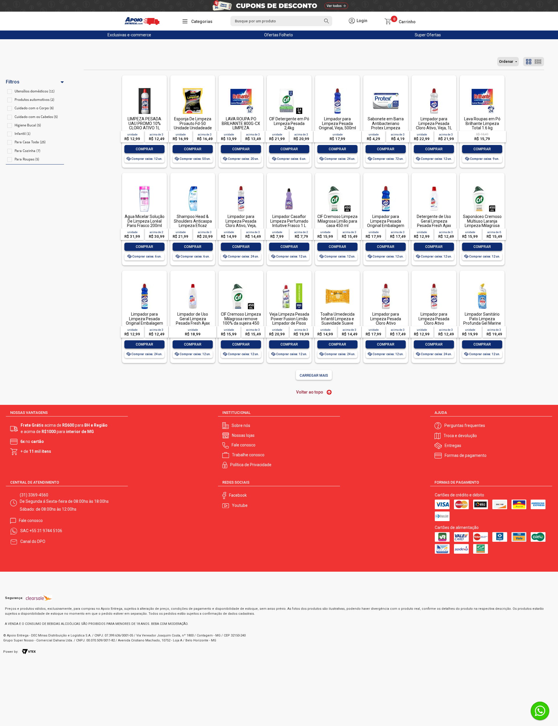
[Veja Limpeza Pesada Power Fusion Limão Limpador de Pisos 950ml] (289, 284)
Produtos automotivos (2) (34, 99)
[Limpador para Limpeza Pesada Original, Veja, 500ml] (337, 88)
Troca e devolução (460, 435)
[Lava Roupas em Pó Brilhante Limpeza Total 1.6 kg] (482, 88)
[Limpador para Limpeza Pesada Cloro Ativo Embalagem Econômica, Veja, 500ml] (434, 284)
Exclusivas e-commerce (129, 35)
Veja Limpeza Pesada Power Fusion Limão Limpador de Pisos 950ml (289, 321)
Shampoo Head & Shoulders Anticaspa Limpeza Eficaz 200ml (193, 223)
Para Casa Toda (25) (30, 142)
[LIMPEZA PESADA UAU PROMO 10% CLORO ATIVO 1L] (144, 88)
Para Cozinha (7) (27, 150)
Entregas (453, 445)
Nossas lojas (243, 435)
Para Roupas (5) (27, 159)
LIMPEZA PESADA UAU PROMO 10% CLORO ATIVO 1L (144, 123)
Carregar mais (314, 375)
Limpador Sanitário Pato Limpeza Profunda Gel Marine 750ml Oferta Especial (482, 323)
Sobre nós (241, 425)
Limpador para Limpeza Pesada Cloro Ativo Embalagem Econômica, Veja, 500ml (434, 325)
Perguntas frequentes (464, 425)
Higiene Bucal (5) (28, 125)
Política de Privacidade (250, 464)
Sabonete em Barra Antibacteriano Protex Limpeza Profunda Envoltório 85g (385, 128)
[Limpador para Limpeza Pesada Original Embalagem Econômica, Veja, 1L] (385, 186)
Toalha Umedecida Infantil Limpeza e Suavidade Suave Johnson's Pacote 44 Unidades (337, 323)
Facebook (238, 495)
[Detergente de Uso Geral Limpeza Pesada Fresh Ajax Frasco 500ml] (434, 186)
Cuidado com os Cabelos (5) (36, 116)
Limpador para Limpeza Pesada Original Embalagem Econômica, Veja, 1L (385, 223)
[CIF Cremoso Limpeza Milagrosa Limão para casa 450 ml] (337, 186)
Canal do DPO (32, 541)
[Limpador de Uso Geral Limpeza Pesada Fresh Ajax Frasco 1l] (192, 284)
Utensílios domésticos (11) (35, 91)
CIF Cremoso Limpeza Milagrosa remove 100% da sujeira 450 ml (241, 321)
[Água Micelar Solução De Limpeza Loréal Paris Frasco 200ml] (144, 186)
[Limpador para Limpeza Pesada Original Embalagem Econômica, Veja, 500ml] (144, 284)
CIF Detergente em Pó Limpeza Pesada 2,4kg (289, 123)
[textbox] (281, 21)
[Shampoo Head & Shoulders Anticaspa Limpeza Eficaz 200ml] (192, 186)
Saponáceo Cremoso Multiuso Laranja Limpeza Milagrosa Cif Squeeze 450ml (482, 223)
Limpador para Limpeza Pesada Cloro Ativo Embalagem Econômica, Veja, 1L (386, 323)
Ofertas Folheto (278, 35)
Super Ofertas (428, 35)
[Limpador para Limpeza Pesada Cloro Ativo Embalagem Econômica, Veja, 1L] (385, 284)
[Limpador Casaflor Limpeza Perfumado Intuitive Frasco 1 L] (289, 186)
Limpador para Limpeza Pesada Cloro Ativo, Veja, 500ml (241, 223)
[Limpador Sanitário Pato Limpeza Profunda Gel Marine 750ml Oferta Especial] (482, 284)
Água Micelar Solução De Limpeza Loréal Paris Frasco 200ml (144, 221)
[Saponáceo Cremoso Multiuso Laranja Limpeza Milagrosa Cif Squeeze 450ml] (482, 186)
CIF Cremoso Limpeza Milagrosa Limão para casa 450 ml (337, 221)
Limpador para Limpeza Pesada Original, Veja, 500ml (337, 123)
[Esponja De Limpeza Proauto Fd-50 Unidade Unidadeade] (192, 88)
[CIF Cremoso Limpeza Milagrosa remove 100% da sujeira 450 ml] (241, 284)
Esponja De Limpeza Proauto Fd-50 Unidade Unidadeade (193, 123)
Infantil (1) (23, 133)
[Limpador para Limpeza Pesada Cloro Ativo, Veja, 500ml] (241, 186)
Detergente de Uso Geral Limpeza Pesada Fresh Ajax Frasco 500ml (434, 223)
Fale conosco (243, 445)
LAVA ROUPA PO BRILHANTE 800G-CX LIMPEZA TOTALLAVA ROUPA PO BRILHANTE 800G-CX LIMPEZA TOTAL (241, 130)
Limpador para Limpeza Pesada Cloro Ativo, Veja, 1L (434, 123)
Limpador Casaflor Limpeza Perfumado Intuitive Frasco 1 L (289, 221)
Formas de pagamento (466, 455)
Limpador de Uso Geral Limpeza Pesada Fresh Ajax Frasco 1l (193, 321)
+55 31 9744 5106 (45, 530)
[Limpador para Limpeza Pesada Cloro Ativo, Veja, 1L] (434, 88)
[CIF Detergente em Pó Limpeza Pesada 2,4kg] (289, 88)
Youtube (240, 505)
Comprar (144, 149)
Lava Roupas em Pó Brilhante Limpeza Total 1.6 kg (482, 123)
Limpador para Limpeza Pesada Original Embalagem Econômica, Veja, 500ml (144, 323)
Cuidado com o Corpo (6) (34, 107)
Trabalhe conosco (248, 455)
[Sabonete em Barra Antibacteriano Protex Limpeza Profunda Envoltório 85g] (385, 88)
